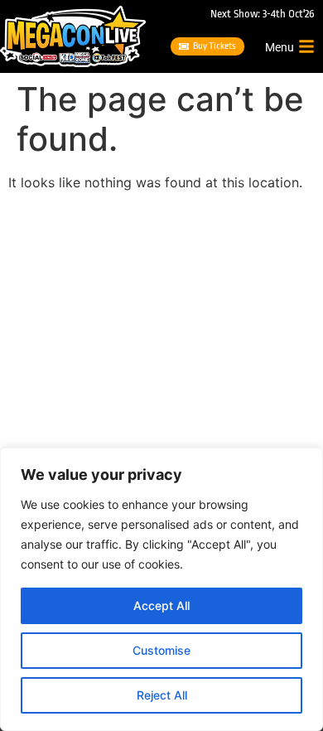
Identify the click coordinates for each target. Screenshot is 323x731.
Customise (161, 650)
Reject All (162, 695)
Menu (279, 47)
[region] (161, 589)
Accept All (161, 605)
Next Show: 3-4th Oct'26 (262, 13)
